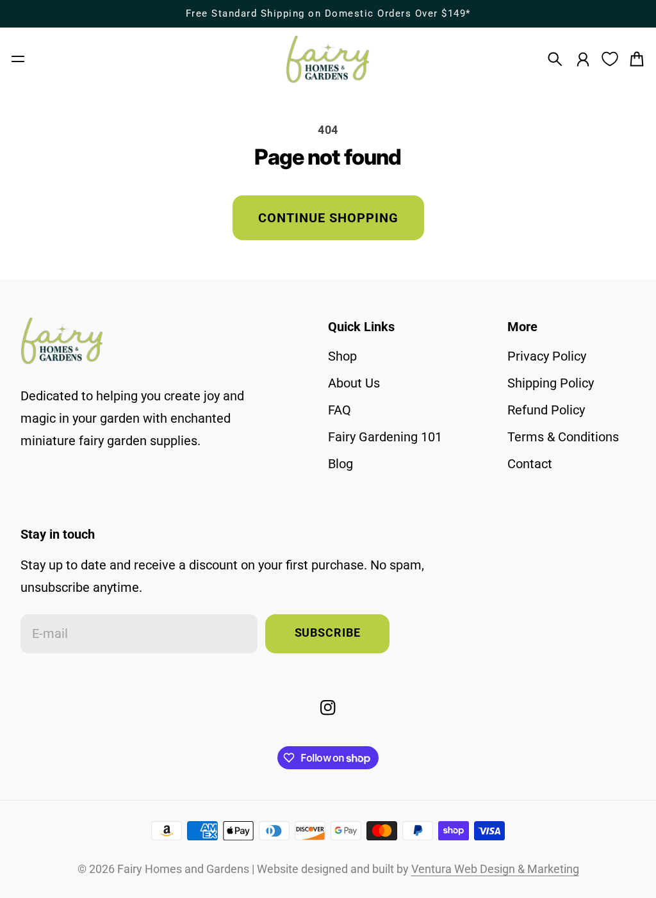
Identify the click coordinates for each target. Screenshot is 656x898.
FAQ (339, 410)
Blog (340, 463)
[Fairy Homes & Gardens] (328, 59)
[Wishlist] (610, 59)
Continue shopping (328, 217)
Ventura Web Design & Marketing (495, 869)
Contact (529, 463)
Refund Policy (546, 410)
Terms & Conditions (563, 437)
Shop (342, 356)
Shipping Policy (550, 383)
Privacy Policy (546, 356)
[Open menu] (18, 59)
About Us (354, 383)
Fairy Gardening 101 (385, 437)
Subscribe (328, 632)
